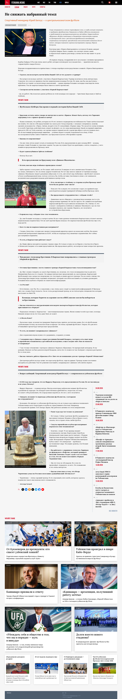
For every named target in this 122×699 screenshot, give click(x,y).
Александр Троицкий (10, 25)
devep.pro (70, 697)
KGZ (44, 2)
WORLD (67, 2)
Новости (7, 7)
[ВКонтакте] (26, 489)
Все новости (113, 511)
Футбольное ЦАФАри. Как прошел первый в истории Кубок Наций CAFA (51, 107)
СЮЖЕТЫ (42, 7)
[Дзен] (32, 489)
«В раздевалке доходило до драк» (15, 658)
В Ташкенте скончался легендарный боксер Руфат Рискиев (105, 460)
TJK (49, 2)
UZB (60, 2)
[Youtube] (42, 489)
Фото (33, 7)
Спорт (29, 25)
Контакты (9, 692)
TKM (55, 2)
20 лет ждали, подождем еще (46, 657)
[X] (22, 489)
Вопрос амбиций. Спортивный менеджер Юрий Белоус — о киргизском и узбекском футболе (61, 373)
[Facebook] (39, 489)
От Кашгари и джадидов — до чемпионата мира (74, 658)
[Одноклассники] (29, 489)
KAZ (39, 2)
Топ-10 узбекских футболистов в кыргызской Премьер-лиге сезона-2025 (103, 659)
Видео (26, 7)
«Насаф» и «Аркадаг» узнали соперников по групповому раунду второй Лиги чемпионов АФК (106, 443)
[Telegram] (36, 489)
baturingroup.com (73, 695)
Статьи (17, 7)
